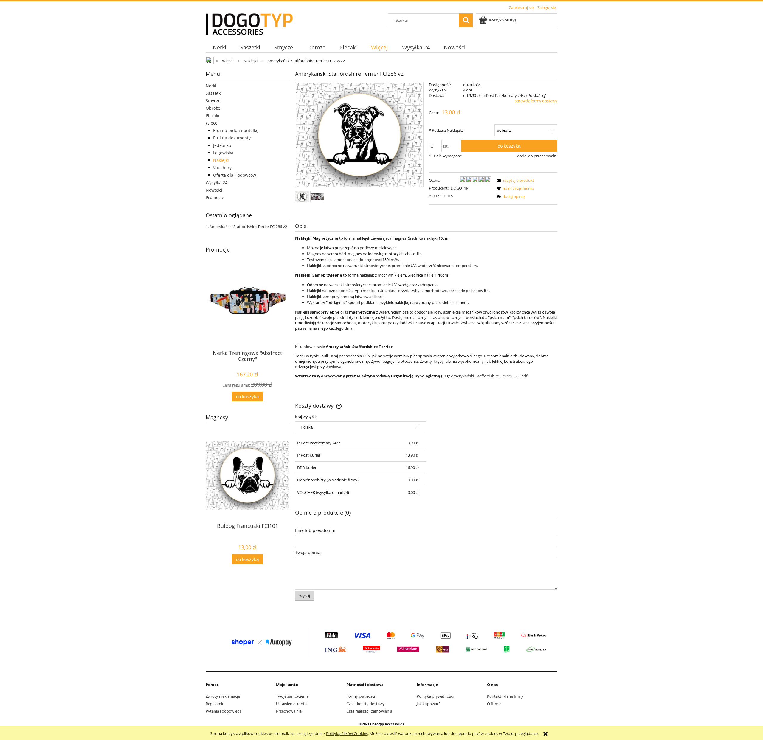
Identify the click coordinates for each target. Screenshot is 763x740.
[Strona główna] (249, 23)
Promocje (215, 197)
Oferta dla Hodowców (234, 175)
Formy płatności (360, 696)
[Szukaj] (466, 20)
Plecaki (212, 115)
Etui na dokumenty (232, 138)
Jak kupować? (429, 703)
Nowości (214, 190)
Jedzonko (222, 145)
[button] (514, 180)
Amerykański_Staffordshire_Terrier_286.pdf (489, 375)
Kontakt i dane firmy (505, 696)
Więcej (212, 123)
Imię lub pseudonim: (315, 530)
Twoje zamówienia (292, 696)
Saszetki (214, 93)
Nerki (211, 86)
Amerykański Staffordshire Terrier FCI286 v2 (248, 226)
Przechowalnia (289, 711)
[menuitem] (219, 47)
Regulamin (215, 703)
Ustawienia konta (291, 703)
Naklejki (221, 160)
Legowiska (223, 153)
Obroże (213, 108)
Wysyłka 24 (216, 182)
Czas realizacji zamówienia (369, 711)
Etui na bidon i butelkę (235, 130)
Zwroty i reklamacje (223, 696)
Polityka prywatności (435, 696)
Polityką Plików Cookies (347, 733)
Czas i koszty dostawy (365, 703)
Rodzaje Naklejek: (446, 130)
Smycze (213, 100)
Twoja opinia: (308, 552)
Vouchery (222, 167)
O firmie (494, 703)
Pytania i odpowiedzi (224, 711)
